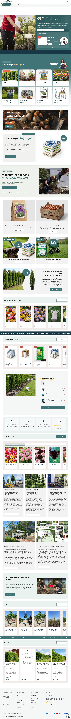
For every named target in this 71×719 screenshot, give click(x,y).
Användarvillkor (20, 702)
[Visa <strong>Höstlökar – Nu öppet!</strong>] (19, 210)
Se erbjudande (9, 126)
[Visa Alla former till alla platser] (35, 481)
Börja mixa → (10, 156)
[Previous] (4, 665)
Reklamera (19, 700)
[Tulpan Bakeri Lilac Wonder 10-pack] (40, 314)
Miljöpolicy (33, 704)
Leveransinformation (21, 698)
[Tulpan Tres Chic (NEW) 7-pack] (54, 314)
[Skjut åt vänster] (4, 317)
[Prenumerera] (63, 695)
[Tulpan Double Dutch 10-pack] (40, 455)
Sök (18, 695)
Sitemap (19, 707)
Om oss (18, 705)
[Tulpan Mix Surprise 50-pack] (11, 455)
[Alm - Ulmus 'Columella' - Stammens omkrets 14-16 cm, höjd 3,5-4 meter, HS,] (54, 619)
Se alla (61, 300)
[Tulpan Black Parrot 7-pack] (54, 455)
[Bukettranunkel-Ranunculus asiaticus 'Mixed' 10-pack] (11, 314)
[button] (61, 1)
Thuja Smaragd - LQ (56, 289)
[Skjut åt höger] (66, 317)
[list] (35, 424)
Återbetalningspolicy (22, 704)
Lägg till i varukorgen (53, 407)
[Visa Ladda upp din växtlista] (52, 531)
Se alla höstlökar (19, 230)
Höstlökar (14, 444)
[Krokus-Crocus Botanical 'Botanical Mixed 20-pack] (25, 314)
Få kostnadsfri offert (8, 187)
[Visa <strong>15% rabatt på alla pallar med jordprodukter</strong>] (19, 247)
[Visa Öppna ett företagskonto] (13, 481)
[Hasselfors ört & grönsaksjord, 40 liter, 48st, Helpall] (25, 354)
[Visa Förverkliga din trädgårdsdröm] (19, 531)
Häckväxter (35, 444)
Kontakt (19, 697)
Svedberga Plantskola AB (10, 713)
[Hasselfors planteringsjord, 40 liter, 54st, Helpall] (11, 354)
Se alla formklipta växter (33, 515)
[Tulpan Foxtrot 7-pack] (25, 455)
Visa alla (61, 436)
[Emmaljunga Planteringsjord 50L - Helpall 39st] (40, 354)
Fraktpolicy (33, 697)
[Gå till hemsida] (7, 1)
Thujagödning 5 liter (50, 393)
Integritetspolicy (35, 698)
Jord (56, 444)
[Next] (66, 665)
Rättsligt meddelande (13, 716)
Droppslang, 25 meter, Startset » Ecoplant (53, 387)
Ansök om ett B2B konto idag (11, 513)
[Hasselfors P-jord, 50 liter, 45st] (54, 354)
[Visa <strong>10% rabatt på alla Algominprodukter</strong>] (52, 247)
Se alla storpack (52, 231)
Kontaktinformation (21, 716)
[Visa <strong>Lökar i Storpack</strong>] (52, 210)
